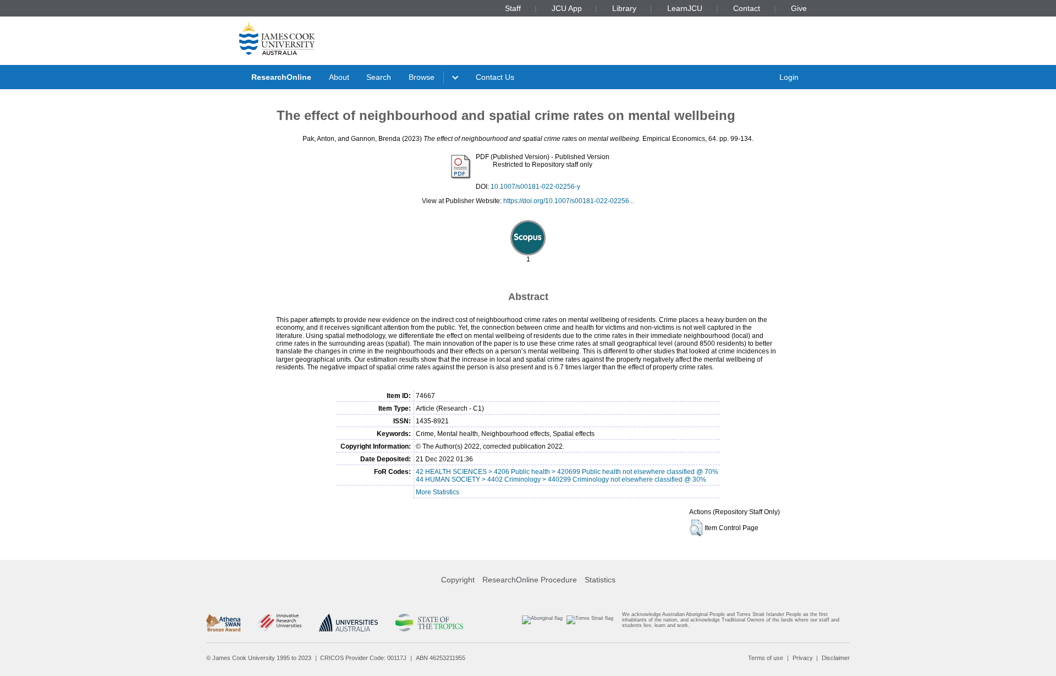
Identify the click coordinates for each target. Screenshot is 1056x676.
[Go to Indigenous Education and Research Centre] (542, 622)
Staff (513, 8)
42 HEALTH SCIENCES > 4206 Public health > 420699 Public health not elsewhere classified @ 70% (567, 472)
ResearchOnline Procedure (529, 579)
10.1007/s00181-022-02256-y (535, 186)
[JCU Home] (277, 38)
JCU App (567, 8)
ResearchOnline (281, 77)
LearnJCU (684, 8)
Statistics (600, 579)
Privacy (803, 658)
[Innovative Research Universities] (279, 622)
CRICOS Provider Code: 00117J (363, 658)
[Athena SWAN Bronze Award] (223, 622)
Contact (746, 8)
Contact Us (495, 77)
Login (789, 77)
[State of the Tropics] (429, 622)
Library (624, 8)
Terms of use (765, 658)
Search (378, 77)
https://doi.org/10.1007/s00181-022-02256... (568, 201)
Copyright (458, 579)
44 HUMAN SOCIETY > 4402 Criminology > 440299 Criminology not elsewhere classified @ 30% (561, 479)
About (339, 77)
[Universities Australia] (348, 622)
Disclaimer (836, 658)
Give (799, 8)
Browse (422, 77)
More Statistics (437, 492)
